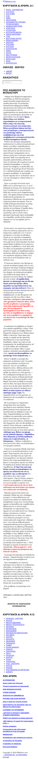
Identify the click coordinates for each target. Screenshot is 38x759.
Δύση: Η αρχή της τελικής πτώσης (15, 702)
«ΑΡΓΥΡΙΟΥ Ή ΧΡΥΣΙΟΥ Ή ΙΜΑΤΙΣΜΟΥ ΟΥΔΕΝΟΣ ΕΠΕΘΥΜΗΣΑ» (16, 714)
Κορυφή (6, 757)
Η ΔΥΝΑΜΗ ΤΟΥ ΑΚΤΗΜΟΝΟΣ (13, 710)
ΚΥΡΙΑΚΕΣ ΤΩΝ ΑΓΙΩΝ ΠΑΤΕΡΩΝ (14, 698)
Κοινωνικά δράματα (10, 747)
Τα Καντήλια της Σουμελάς (12, 741)
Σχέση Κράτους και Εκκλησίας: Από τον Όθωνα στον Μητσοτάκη (17, 706)
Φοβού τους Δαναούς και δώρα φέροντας (18, 718)
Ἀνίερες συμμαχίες (9, 726)
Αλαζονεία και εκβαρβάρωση (13, 695)
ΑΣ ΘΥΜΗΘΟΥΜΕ (9, 680)
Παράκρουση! (7, 734)
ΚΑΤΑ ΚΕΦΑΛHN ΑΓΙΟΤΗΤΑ (12, 689)
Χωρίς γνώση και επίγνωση (13, 683)
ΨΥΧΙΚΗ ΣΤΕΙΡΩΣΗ (9, 692)
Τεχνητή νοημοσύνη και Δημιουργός (16, 686)
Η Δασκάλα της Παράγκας (12, 744)
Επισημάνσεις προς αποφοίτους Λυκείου (17, 737)
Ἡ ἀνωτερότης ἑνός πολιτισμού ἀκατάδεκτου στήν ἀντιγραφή (14, 730)
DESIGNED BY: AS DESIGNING (15, 755)
